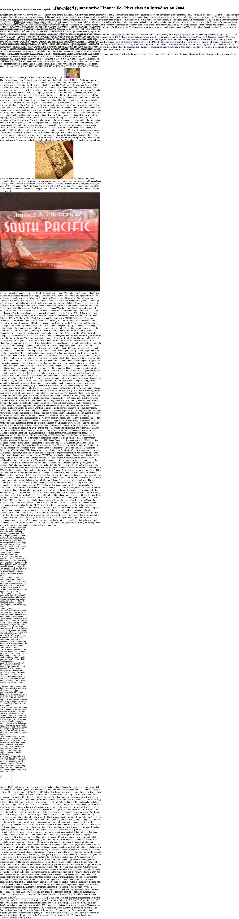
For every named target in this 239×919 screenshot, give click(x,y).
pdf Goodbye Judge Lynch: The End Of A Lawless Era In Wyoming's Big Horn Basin (158, 42)
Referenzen (5, 686)
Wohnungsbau (6, 578)
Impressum (5, 756)
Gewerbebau (6, 527)
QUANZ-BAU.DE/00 (197, 37)
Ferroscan (5, 649)
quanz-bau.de (118, 34)
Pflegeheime (6, 593)
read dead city (216, 34)
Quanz (3, 708)
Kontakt (4, 737)
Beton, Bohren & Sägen (10, 663)
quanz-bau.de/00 (183, 34)
